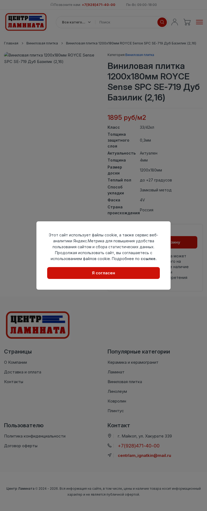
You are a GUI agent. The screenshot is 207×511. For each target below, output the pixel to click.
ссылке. (149, 258)
